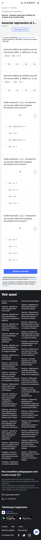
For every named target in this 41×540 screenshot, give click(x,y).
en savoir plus (32, 279)
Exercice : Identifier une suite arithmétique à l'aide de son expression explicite (10, 317)
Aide (13, 527)
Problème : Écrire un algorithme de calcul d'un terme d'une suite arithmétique (10, 455)
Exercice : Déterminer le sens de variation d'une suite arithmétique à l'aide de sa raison (10, 446)
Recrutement (22, 530)
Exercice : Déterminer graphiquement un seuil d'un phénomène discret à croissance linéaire (30, 325)
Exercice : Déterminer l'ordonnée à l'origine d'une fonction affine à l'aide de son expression (30, 381)
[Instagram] (29, 535)
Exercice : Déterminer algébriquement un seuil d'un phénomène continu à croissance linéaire (30, 456)
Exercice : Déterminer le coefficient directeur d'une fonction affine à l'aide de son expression (30, 371)
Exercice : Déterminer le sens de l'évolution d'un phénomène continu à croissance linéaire (30, 434)
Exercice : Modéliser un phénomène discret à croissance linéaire (29, 307)
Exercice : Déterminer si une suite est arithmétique (10, 357)
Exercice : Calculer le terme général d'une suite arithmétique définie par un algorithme (9, 435)
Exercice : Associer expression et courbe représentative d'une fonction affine (29, 362)
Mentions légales (8, 530)
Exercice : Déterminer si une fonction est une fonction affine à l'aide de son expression (29, 352)
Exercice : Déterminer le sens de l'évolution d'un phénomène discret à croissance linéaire (30, 315)
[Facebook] (18, 535)
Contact (4, 527)
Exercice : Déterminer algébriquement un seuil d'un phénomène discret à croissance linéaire (30, 335)
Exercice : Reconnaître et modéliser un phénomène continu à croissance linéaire (30, 424)
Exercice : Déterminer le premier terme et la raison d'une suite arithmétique (10, 387)
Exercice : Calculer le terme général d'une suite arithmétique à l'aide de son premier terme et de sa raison (9, 414)
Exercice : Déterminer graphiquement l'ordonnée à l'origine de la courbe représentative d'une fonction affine (30, 404)
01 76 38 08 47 (29, 3)
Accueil (4, 8)
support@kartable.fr (12, 495)
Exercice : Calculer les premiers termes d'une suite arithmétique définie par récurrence (10, 366)
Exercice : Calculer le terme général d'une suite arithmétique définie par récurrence (10, 424)
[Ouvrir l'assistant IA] (36, 532)
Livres (20, 527)
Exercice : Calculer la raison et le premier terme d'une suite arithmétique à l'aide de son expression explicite (10, 376)
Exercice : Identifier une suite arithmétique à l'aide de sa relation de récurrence (10, 327)
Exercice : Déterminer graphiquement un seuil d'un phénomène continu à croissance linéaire (30, 444)
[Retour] (4, 3)
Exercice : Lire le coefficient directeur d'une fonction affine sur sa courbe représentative (30, 392)
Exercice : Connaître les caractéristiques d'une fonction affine (29, 343)
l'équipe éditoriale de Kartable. (26, 37)
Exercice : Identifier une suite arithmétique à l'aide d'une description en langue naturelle (10, 348)
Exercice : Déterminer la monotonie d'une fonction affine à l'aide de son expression (30, 414)
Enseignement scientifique (12, 12)
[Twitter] (24, 535)
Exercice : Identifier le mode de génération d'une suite (9, 309)
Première (13, 8)
